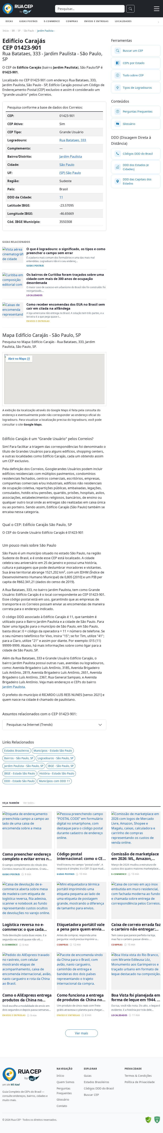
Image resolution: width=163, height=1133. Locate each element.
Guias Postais (28, 21)
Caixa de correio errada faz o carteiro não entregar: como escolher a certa (136, 929)
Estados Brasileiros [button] (16, 750)
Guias (87, 1076)
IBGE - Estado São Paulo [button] (19, 773)
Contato (62, 1106)
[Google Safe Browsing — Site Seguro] (148, 1119)
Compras (72, 21)
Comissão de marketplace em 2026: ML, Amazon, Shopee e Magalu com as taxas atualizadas (135, 861)
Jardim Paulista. (14, 687)
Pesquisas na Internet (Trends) (29, 724)
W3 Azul (15, 1084)
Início (60, 1076)
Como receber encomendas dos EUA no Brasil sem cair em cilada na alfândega (65, 306)
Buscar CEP (91, 1095)
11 (61, 197)
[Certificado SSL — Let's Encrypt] (157, 1119)
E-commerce (52, 21)
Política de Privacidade (140, 1082)
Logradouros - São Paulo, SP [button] (55, 758)
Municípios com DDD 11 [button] (54, 781)
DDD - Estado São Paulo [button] (19, 781)
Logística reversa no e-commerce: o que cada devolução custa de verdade (23, 931)
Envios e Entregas (96, 21)
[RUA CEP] (17, 8)
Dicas (9, 21)
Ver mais (81, 1033)
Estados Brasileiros (96, 1082)
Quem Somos (65, 1082)
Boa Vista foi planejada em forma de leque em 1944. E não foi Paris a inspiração (135, 999)
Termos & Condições (138, 1076)
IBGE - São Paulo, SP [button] (61, 766)
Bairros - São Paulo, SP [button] (18, 758)
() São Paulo (70, 173)
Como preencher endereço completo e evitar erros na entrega (26, 858)
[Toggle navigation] (157, 9)
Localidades (123, 21)
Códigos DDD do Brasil (99, 1088)
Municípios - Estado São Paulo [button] (53, 750)
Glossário (63, 1099)
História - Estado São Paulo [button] (56, 773)
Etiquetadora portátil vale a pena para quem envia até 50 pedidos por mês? (80, 929)
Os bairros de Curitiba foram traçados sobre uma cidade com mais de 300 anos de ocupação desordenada (65, 278)
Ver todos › (29, 802)
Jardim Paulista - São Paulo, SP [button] (23, 766)
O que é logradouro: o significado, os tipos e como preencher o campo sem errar (65, 251)
